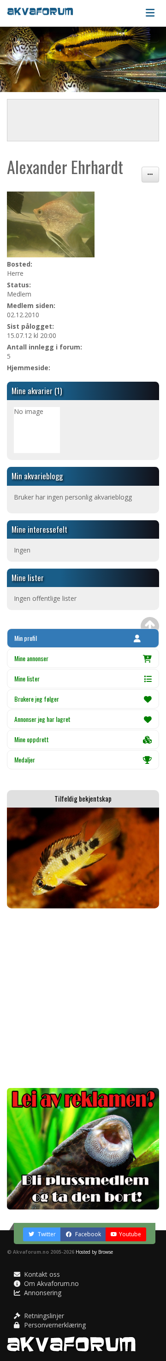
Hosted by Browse (94, 1252)
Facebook (87, 1234)
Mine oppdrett (31, 739)
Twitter (46, 1234)
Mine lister (27, 678)
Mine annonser (31, 658)
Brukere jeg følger (36, 699)
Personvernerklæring (54, 1324)
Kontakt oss (41, 1274)
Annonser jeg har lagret (42, 719)
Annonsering (41, 1292)
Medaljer (24, 759)
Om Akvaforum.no (50, 1283)
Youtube (130, 1234)
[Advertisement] (83, 998)
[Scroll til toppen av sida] (150, 626)
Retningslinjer (43, 1315)
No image (28, 411)
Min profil (25, 638)
